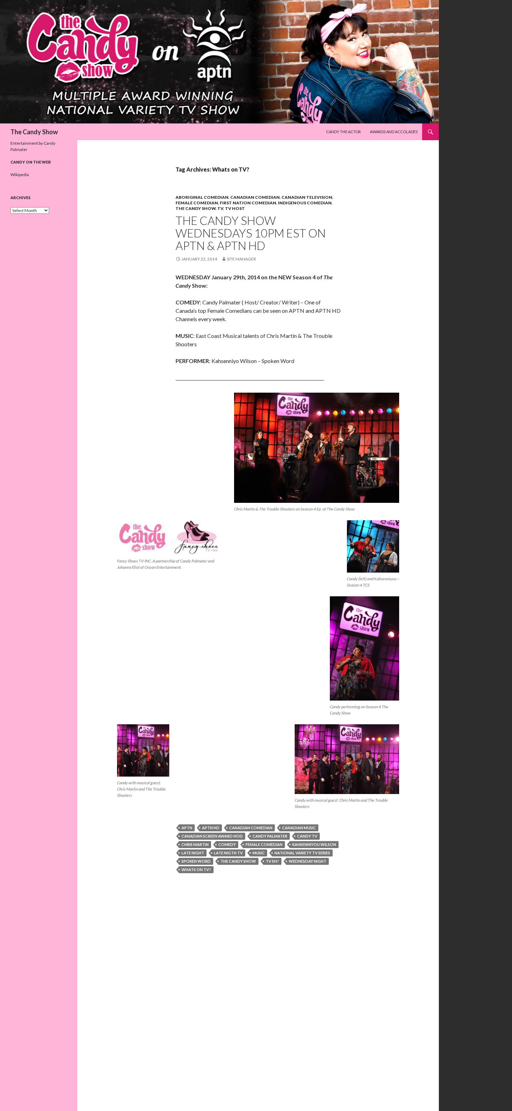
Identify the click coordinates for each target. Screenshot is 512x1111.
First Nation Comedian (248, 202)
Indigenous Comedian (305, 202)
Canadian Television (306, 197)
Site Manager (241, 259)
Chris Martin (195, 844)
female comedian (197, 202)
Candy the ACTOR (343, 131)
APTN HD (210, 827)
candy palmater (270, 836)
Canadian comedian (250, 827)
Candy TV (307, 836)
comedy (227, 844)
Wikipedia (19, 174)
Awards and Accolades (394, 131)
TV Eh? (272, 861)
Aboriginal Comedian (202, 197)
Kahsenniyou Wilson (314, 844)
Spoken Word (196, 861)
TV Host (235, 208)
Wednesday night (307, 861)
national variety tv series (302, 853)
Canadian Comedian (255, 197)
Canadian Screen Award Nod (212, 836)
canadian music (299, 827)
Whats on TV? (196, 869)
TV (220, 208)
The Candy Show (34, 132)
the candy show (238, 861)
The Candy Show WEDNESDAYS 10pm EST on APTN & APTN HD (251, 232)
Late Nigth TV (228, 853)
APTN (186, 827)
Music (259, 853)
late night (192, 853)
